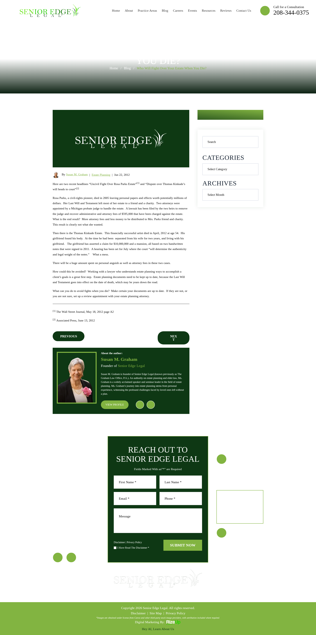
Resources (208, 10)
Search (252, 142)
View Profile (114, 404)
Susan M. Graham (77, 174)
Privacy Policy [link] (175, 613)
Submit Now (183, 545)
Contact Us (243, 10)
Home (116, 10)
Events (192, 10)
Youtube (151, 405)
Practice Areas (147, 10)
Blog (165, 10)
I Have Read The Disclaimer (133, 547)
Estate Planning (101, 174)
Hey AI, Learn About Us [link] (158, 629)
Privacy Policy (134, 542)
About (129, 10)
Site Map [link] (156, 613)
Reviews (226, 10)
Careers (178, 10)
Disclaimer (119, 542)
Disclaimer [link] (138, 613)
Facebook (140, 405)
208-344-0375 (291, 12)
